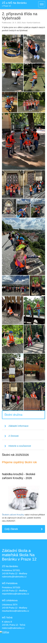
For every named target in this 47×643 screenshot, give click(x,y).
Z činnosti (13, 436)
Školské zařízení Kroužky (13, 515)
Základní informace (18, 426)
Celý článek (11, 529)
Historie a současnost (19, 446)
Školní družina (13, 414)
